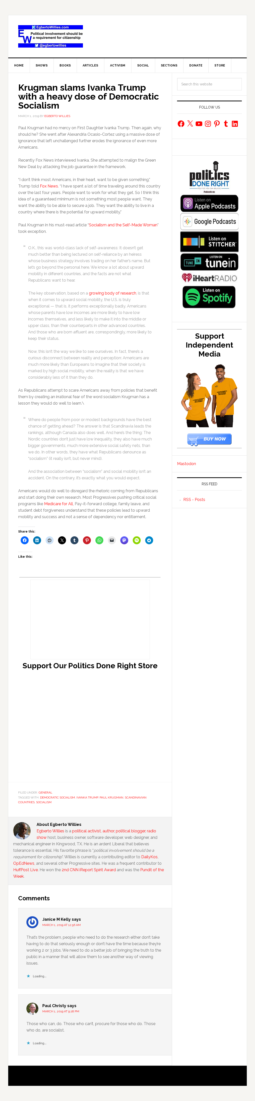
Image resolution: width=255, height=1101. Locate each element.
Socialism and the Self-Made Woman (123, 225)
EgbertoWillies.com (50, 36)
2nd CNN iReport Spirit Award (89, 869)
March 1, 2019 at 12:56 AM (61, 925)
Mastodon (186, 463)
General (45, 792)
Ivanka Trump (87, 797)
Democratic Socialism (57, 797)
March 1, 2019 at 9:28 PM (60, 1011)
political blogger (130, 831)
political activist (86, 831)
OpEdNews (23, 863)
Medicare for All (58, 503)
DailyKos (149, 857)
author (108, 831)
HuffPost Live (25, 869)
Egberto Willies (50, 831)
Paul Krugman (111, 797)
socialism (44, 802)
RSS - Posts (194, 499)
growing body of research (112, 293)
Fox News (49, 186)
